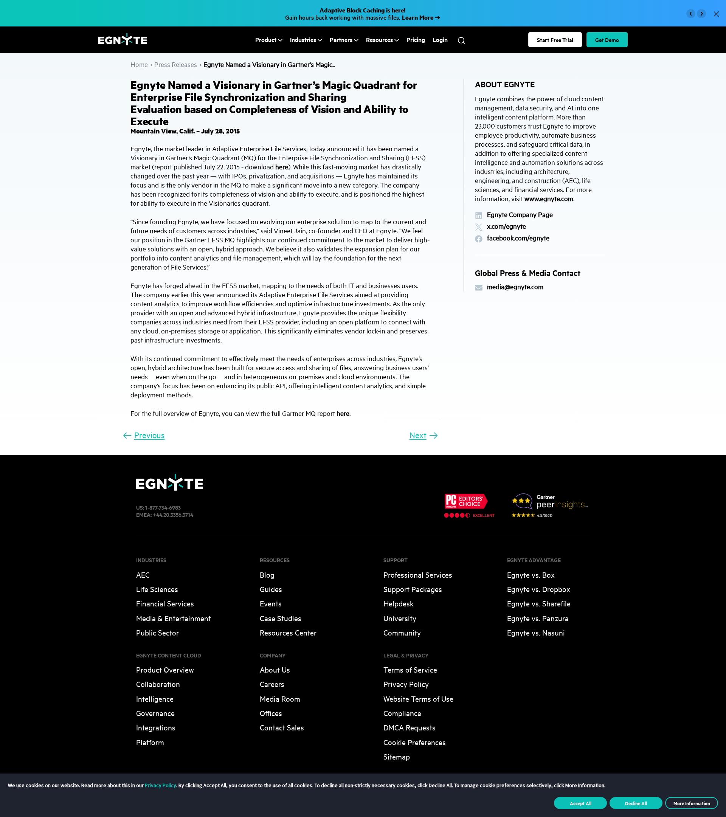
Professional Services (417, 574)
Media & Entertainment (173, 618)
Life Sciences (157, 589)
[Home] (122, 43)
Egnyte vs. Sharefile (539, 603)
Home (139, 64)
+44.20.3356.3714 (173, 514)
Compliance (402, 713)
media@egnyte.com (515, 287)
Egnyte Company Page (520, 215)
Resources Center (288, 632)
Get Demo (607, 39)
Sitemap (396, 756)
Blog (267, 574)
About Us (275, 669)
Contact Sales (282, 727)
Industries (303, 39)
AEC (143, 574)
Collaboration (158, 683)
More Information (691, 803)
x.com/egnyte (506, 226)
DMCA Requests (409, 727)
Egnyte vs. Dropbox (538, 589)
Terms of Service (410, 669)
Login (440, 39)
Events (271, 603)
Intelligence (155, 698)
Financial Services (165, 603)
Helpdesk (398, 603)
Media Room (280, 698)
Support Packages (412, 589)
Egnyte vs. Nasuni (536, 632)
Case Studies (280, 618)
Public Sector (157, 632)
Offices (271, 713)
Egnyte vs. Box (531, 574)
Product (265, 39)
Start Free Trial (555, 39)
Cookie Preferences (414, 742)
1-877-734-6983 (163, 507)
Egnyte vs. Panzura (538, 618)
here (281, 166)
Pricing (415, 39)
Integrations (155, 727)
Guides (271, 589)
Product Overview (165, 669)
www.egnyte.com (548, 198)
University (399, 618)
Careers (272, 683)
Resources (379, 39)
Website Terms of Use (418, 698)
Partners (341, 39)
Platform (150, 742)
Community (402, 632)
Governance (155, 713)
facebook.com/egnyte (518, 238)
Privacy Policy (406, 683)
